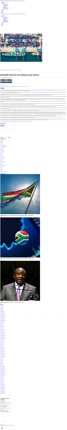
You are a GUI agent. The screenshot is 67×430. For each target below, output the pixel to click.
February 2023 (2, 330)
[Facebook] (0, 88)
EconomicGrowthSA (3, 146)
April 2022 (1, 345)
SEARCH (9, 137)
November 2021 (2, 353)
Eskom (1, 155)
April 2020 (2, 381)
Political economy (6, 21)
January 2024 (2, 314)
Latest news (5, 4)
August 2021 (2, 357)
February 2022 (2, 348)
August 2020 (2, 375)
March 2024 (2, 311)
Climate (1, 140)
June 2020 (2, 378)
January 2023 (2, 332)
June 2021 (1, 360)
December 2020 (2, 369)
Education (2, 149)
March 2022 (2, 347)
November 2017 (2, 393)
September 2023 (3, 320)
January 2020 (2, 385)
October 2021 (2, 354)
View (1, 260)
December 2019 (2, 387)
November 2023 (2, 317)
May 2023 (1, 326)
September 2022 (3, 338)
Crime (1, 143)
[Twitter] (2, 88)
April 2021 (1, 363)
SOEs (1, 167)
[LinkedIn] (4, 88)
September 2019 (2, 391)
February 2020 (2, 384)
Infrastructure (5, 7)
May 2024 (1, 308)
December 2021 (2, 351)
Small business (5, 8)
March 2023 (2, 329)
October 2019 (2, 390)
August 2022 (2, 339)
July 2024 (1, 305)
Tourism (1, 168)
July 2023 (1, 323)
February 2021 (2, 366)
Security (1, 164)
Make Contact (2, 409)
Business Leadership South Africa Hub (6, 0)
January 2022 (2, 350)
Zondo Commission (3, 171)
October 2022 (2, 336)
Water (1, 170)
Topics (3, 3)
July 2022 (1, 341)
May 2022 (1, 344)
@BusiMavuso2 (5, 121)
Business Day (30, 121)
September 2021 (2, 356)
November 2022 (2, 335)
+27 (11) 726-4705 (4, 406)
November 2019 (2, 388)
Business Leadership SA (15, 121)
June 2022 (2, 342)
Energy (4, 6)
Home (3, 15)
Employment (5, 5)
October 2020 (2, 372)
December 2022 (2, 333)
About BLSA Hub (4, 2)
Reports (3, 9)
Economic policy (5, 18)
